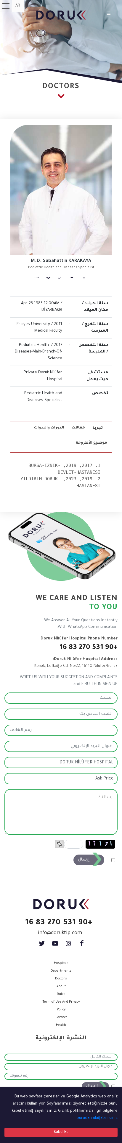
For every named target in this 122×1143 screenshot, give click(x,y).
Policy (61, 1010)
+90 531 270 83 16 (89, 648)
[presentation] (98, 428)
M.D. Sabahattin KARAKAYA (61, 261)
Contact (61, 1017)
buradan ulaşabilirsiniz (97, 1118)
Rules (61, 994)
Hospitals (61, 963)
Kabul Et (61, 1132)
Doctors (61, 979)
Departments (61, 971)
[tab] (98, 428)
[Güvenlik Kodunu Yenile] (59, 844)
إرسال (83, 860)
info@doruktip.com (60, 933)
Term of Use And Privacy (61, 1002)
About (61, 986)
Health (61, 1025)
